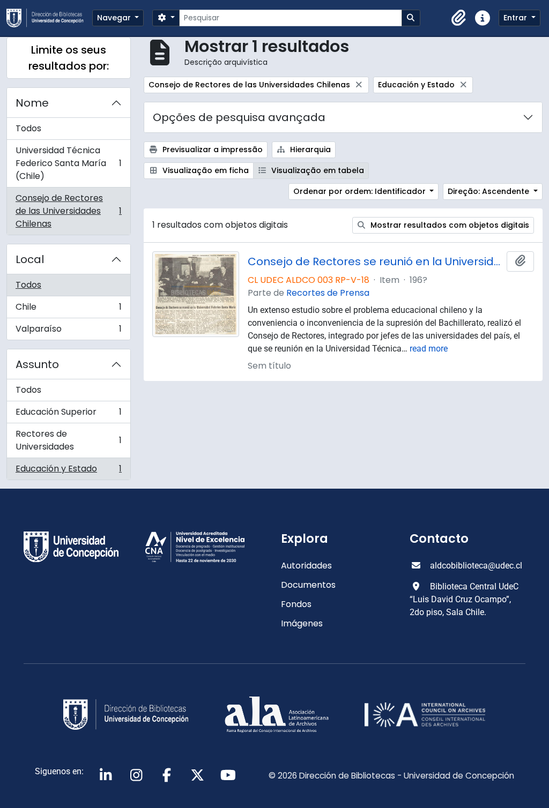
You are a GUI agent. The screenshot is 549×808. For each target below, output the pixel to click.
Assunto (37, 364)
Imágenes (302, 623)
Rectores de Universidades (68, 440)
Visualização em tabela (316, 170)
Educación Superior (68, 414)
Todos (28, 128)
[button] (459, 18)
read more (429, 348)
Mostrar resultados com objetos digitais (448, 225)
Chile (68, 309)
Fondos (296, 604)
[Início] (49, 18)
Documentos (308, 585)
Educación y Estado (68, 471)
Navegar (115, 17)
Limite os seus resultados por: (68, 57)
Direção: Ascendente (489, 191)
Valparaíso (68, 331)
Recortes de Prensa (327, 293)
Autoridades (306, 565)
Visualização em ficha (204, 170)
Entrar (516, 17)
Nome (32, 102)
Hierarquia (309, 149)
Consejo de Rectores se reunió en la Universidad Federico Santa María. (375, 261)
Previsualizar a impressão (211, 149)
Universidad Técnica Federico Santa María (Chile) (68, 163)
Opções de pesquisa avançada (239, 117)
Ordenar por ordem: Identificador (360, 191)
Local (30, 259)
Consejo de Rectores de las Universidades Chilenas (68, 211)
